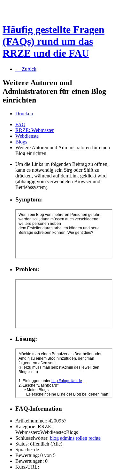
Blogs (21, 141)
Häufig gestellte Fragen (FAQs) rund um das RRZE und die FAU (53, 41)
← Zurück (25, 69)
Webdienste (27, 136)
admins (67, 438)
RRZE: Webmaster (34, 130)
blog (54, 438)
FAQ (20, 124)
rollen (81, 438)
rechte (94, 438)
